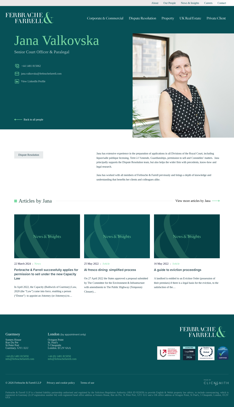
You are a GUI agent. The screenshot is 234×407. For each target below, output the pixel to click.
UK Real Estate (190, 18)
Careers (208, 3)
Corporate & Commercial (105, 18)
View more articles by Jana (192, 200)
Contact (222, 3)
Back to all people (33, 119)
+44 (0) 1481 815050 (17, 356)
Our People (169, 3)
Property (168, 18)
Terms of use (87, 382)
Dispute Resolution (142, 18)
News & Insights (190, 3)
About (154, 3)
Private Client (216, 18)
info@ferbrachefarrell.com (19, 359)
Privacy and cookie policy (61, 382)
